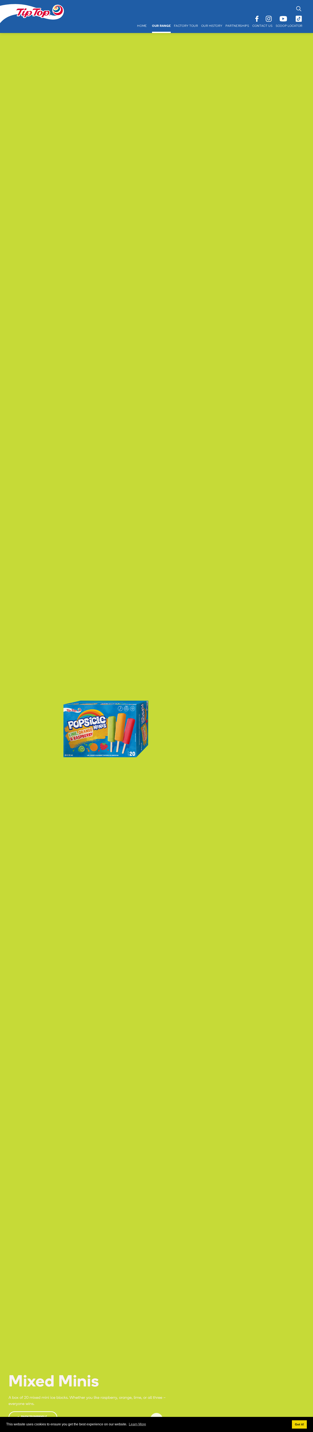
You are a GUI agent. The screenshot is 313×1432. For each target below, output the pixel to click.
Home (142, 26)
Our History (212, 26)
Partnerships (237, 26)
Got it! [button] (299, 1424)
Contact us (262, 26)
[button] (159, 26)
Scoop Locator (289, 26)
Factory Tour (186, 26)
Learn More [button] (137, 1424)
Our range (161, 26)
